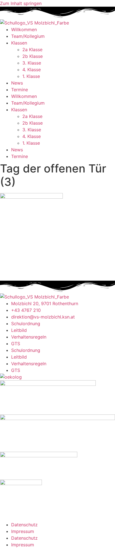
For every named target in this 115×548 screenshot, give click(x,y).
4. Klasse (31, 69)
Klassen (19, 43)
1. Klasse (31, 76)
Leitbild (19, 330)
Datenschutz (24, 524)
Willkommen (24, 29)
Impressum (22, 531)
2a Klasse (32, 49)
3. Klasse (31, 63)
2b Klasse (32, 56)
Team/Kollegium (28, 36)
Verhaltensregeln (28, 337)
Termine (19, 89)
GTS (15, 343)
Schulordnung (25, 323)
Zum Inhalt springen (21, 3)
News (17, 83)
